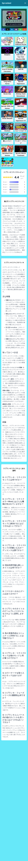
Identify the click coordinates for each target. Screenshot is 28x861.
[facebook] (3, 29)
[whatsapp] (20, 29)
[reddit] (24, 29)
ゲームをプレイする (15, 24)
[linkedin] (12, 29)
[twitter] (8, 29)
